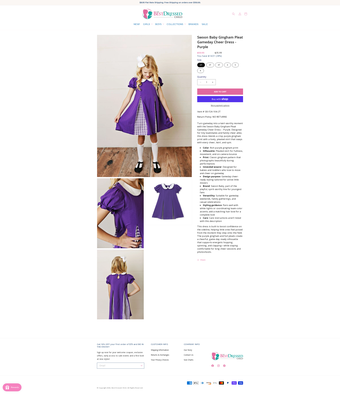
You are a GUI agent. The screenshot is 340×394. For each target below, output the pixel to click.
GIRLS (146, 24)
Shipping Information (160, 350)
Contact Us (188, 354)
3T (210, 65)
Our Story (188, 350)
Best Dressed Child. (119, 388)
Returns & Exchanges (160, 354)
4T (219, 65)
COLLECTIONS (175, 24)
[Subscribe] (141, 366)
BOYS (158, 24)
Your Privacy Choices (160, 359)
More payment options (220, 105)
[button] (148, 24)
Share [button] (203, 260)
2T (201, 65)
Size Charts (188, 359)
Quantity (201, 76)
